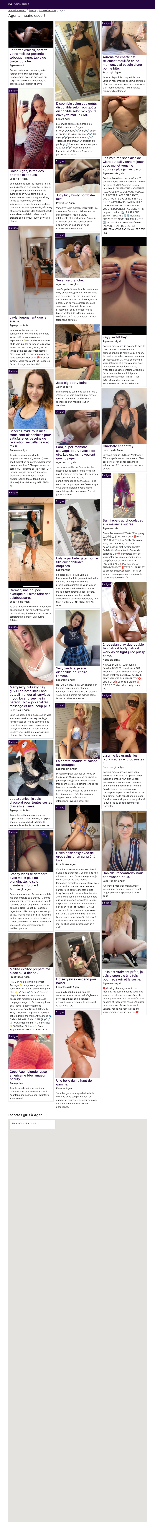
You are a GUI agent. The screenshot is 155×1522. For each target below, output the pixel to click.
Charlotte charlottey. (118, 446)
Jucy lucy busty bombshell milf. (76, 197)
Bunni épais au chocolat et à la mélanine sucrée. (123, 522)
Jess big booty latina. (72, 383)
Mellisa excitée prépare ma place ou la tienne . (30, 971)
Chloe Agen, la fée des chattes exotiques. (27, 173)
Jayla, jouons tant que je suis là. (28, 319)
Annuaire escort (17, 10)
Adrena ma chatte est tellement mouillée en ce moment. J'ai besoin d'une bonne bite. (122, 62)
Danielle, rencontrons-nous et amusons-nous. (123, 875)
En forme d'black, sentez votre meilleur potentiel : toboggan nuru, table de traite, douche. (28, 55)
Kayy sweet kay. (115, 337)
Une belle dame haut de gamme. (74, 1082)
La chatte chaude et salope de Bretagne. (76, 763)
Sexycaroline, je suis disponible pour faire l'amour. (71, 672)
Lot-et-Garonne (47, 10)
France (32, 10)
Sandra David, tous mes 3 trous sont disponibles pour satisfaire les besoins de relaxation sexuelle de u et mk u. (30, 438)
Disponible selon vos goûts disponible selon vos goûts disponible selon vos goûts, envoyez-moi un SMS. (76, 109)
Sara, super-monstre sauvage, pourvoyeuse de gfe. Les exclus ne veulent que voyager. (75, 452)
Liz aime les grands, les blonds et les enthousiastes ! (123, 759)
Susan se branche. (70, 280)
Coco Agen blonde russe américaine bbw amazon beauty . (28, 1075)
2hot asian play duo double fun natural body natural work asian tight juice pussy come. (124, 650)
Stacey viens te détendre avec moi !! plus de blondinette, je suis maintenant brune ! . (28, 879)
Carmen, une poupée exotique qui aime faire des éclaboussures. (30, 594)
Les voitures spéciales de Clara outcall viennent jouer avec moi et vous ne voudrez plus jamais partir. (123, 163)
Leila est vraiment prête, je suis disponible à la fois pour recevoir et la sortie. (123, 975)
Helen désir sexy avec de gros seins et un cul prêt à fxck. (75, 856)
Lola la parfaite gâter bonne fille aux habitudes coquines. (77, 562)
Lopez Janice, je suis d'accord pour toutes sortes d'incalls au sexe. (31, 802)
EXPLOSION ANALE (18, 4)
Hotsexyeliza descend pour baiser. (76, 981)
